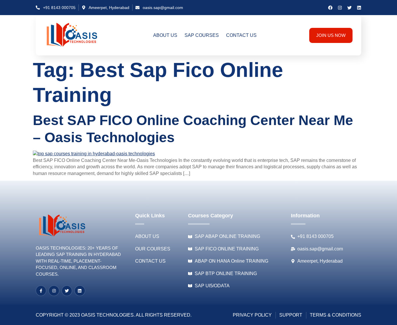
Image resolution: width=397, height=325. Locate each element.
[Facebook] (330, 8)
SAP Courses (202, 35)
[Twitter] (349, 8)
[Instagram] (340, 8)
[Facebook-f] (41, 291)
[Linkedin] (359, 8)
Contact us (241, 35)
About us (165, 35)
